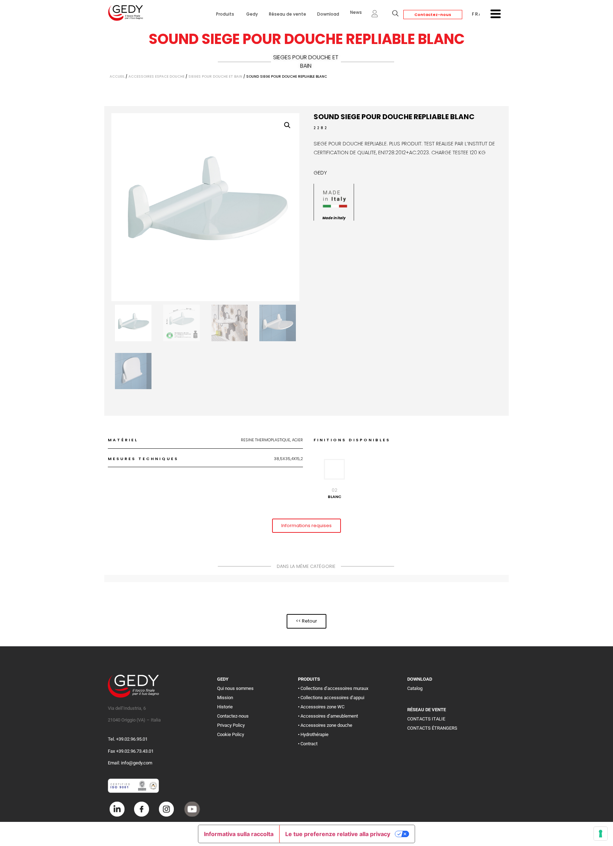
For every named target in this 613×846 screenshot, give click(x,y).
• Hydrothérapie (313, 734)
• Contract (307, 743)
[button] (287, 125)
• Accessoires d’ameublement (328, 716)
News (356, 12)
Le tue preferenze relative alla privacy (337, 833)
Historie (225, 706)
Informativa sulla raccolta (239, 833)
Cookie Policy (230, 734)
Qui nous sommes (235, 688)
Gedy (252, 14)
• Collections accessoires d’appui (331, 697)
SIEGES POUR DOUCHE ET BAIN (305, 61)
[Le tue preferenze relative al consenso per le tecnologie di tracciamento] (600, 833)
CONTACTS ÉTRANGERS (432, 728)
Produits (225, 14)
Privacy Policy (231, 725)
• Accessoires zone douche (325, 725)
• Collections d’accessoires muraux (333, 688)
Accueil (117, 76)
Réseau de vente (287, 14)
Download (328, 14)
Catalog (415, 688)
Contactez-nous (432, 14)
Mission (225, 697)
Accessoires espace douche (156, 76)
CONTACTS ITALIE (426, 718)
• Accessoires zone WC (321, 706)
